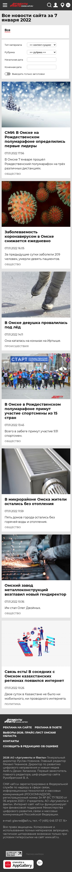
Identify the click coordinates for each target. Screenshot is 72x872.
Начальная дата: (14, 59)
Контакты (11, 741)
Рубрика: (10, 52)
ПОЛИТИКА (13, 704)
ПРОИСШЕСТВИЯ (17, 346)
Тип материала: (13, 45)
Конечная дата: (13, 67)
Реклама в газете (48, 727)
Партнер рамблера (35, 854)
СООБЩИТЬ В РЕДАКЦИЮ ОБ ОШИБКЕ (30, 746)
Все (7, 30)
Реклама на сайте (17, 727)
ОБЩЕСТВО (13, 174)
